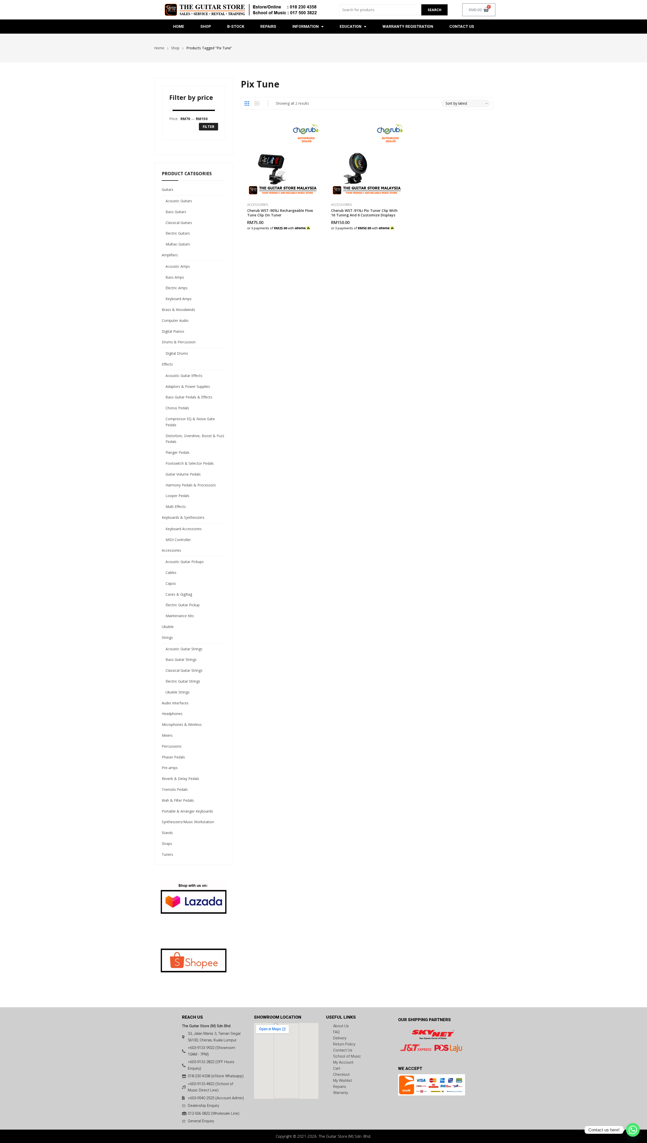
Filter (208, 126)
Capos (171, 583)
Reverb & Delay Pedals (180, 778)
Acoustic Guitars (179, 200)
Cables (171, 572)
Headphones (172, 713)
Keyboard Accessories (184, 528)
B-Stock (235, 26)
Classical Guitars (179, 222)
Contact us (461, 26)
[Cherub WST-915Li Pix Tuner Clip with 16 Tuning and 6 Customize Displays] (367, 159)
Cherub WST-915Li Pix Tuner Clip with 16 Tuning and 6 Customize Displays (364, 212)
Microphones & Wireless (182, 724)
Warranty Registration (407, 26)
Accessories (257, 204)
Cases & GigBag (179, 594)
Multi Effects (176, 506)
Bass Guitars (176, 211)
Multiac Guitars (178, 244)
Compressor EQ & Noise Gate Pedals (190, 421)
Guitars (167, 189)
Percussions (171, 746)
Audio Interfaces (175, 703)
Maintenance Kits (180, 615)
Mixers (167, 735)
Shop (205, 26)
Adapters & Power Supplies (188, 386)
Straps (167, 843)
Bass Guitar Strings (181, 659)
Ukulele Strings (178, 692)
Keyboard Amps (179, 298)
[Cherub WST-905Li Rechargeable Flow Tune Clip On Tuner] (283, 159)
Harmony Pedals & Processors (191, 485)
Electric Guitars (178, 233)
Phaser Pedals (173, 757)
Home (178, 26)
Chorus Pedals (177, 408)
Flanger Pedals (178, 452)
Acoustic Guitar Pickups (185, 561)
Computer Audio (175, 320)
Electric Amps (177, 287)
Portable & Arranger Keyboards (187, 811)
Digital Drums (177, 353)
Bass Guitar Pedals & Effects (189, 397)
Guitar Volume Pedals (183, 474)
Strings (167, 637)
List (257, 103)
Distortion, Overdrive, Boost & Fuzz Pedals (195, 438)
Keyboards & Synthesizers (183, 517)
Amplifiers (170, 255)
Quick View (318, 126)
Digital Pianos (173, 331)
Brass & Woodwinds (178, 309)
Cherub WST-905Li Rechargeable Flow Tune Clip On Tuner (280, 212)
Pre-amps (170, 767)
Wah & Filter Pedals (178, 800)
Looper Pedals (177, 495)
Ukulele (168, 626)
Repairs (268, 26)
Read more (318, 225)
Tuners (167, 854)
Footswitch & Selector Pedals (190, 463)
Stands (167, 832)
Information (305, 26)
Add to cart (403, 225)
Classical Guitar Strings (184, 670)
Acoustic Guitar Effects (184, 375)
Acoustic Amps (178, 266)
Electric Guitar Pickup (183, 604)
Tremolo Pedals (175, 789)
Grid (247, 103)
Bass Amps (175, 277)
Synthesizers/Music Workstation (188, 821)
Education (350, 26)
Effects (167, 364)
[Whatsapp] (633, 1130)
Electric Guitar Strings (183, 681)
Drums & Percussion (179, 342)
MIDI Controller (178, 539)
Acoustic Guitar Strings (184, 648)
